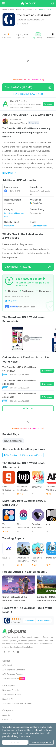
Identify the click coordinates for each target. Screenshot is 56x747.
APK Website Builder (11, 694)
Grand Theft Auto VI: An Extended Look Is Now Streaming (14, 598)
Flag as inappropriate (38, 225)
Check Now (9, 225)
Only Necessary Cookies (41, 742)
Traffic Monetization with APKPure (17, 703)
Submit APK (7, 699)
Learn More (24, 736)
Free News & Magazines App (14, 214)
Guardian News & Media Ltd (30, 19)
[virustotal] (43, 278)
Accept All (15, 742)
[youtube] (18, 652)
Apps (12, 9)
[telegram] (4, 652)
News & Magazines (24, 9)
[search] (52, 3)
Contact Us (7, 719)
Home (4, 9)
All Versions (28, 408)
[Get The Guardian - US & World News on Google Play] (36, 203)
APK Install (7, 665)
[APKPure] (28, 3)
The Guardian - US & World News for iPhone (24, 455)
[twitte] (13, 652)
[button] (37, 35)
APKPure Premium (10, 678)
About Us (6, 715)
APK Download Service (12, 674)
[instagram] (9, 652)
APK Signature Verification (13, 669)
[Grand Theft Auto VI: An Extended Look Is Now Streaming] (18, 585)
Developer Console (10, 690)
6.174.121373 (14, 191)
